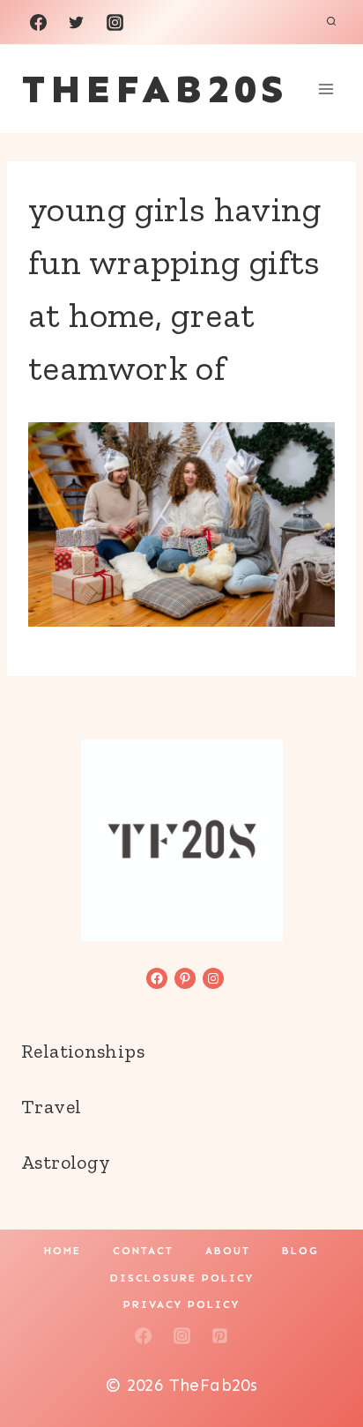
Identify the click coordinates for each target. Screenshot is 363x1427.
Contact (143, 1251)
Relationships (82, 1051)
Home (62, 1251)
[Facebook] (38, 22)
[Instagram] (114, 22)
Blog (300, 1251)
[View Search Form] (331, 22)
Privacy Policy (181, 1304)
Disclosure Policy (182, 1278)
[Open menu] (325, 88)
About (227, 1251)
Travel (51, 1107)
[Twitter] (76, 22)
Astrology (65, 1162)
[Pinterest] (220, 1335)
